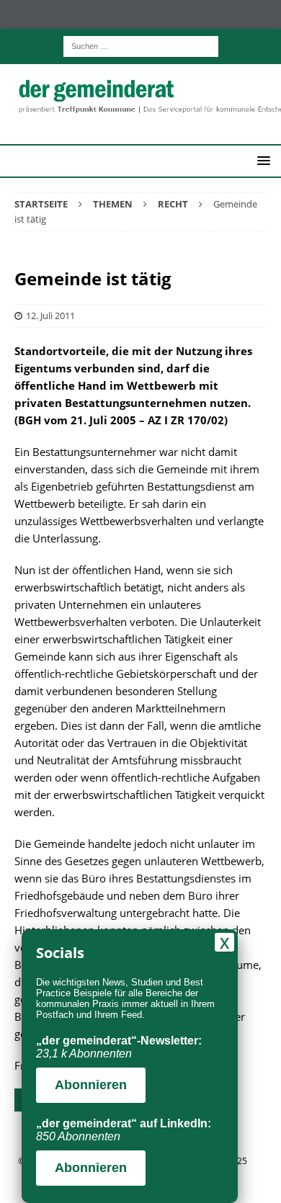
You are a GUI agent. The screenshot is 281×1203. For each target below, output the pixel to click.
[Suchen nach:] (140, 45)
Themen (113, 203)
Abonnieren (91, 1085)
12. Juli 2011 (50, 315)
